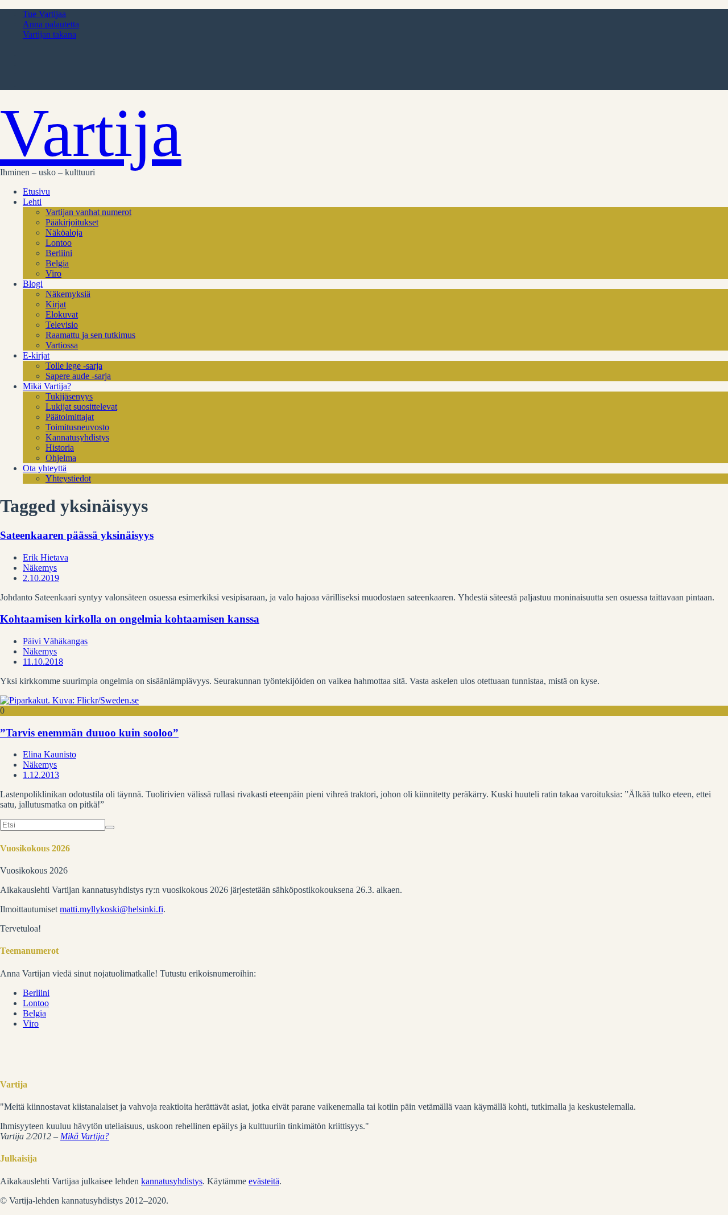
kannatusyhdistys (171, 1181)
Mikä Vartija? (47, 386)
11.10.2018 (43, 661)
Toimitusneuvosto (77, 427)
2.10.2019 (41, 578)
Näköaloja (64, 232)
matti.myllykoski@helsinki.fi (111, 909)
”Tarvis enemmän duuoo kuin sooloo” (89, 733)
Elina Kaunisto (49, 754)
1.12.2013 (41, 775)
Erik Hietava (45, 557)
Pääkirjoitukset (72, 222)
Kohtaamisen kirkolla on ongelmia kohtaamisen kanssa (129, 619)
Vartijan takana (49, 34)
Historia (60, 447)
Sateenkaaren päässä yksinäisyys (77, 535)
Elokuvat (62, 314)
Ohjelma (61, 458)
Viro (53, 273)
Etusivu (36, 191)
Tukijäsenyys (69, 396)
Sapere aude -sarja (78, 376)
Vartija (90, 133)
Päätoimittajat (70, 417)
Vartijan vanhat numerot (88, 212)
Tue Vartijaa (44, 14)
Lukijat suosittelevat (81, 406)
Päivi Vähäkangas (55, 641)
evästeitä (264, 1181)
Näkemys (40, 568)
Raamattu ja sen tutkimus (90, 335)
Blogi (33, 284)
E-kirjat (36, 355)
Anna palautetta (51, 24)
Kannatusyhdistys (77, 437)
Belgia (57, 263)
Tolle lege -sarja (74, 365)
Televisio (62, 325)
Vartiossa (62, 345)
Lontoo (59, 243)
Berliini (59, 253)
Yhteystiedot (68, 478)
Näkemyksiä (68, 294)
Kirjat (56, 304)
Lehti (32, 202)
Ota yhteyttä (45, 468)
